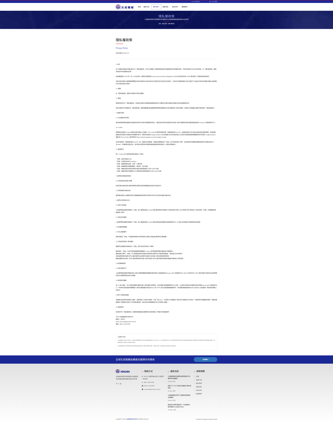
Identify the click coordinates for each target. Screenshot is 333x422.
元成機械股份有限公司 (132, 419)
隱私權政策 (171, 23)
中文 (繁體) (214, 1)
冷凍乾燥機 (162, 345)
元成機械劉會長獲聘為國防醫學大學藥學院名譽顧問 (179, 377)
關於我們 (156, 7)
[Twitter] (118, 384)
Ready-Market (213, 419)
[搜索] (192, 1)
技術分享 (175, 7)
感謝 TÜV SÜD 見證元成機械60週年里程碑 (179, 387)
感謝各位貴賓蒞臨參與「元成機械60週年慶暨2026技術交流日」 (179, 406)
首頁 (139, 7)
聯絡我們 (185, 7)
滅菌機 (144, 345)
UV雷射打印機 (155, 345)
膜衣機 (141, 345)
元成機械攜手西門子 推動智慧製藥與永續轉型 (179, 396)
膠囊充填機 (149, 345)
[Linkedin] (120, 384)
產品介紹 (146, 7)
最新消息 (165, 7)
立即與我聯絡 (173, 345)
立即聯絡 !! (205, 359)
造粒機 (166, 345)
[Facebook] (116, 384)
